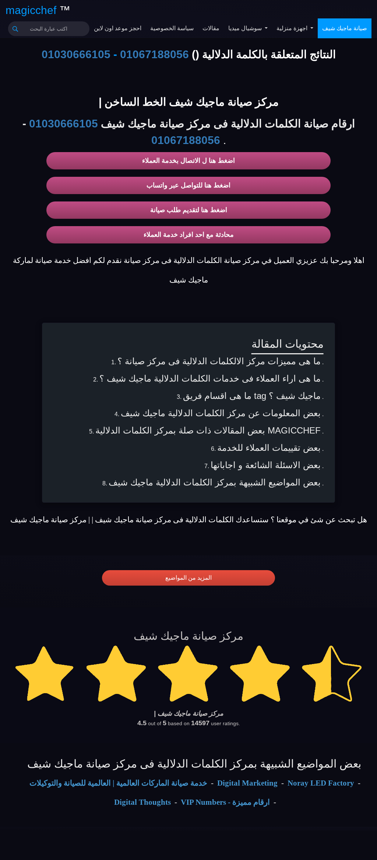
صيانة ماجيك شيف (344, 28)
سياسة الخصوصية (172, 28)
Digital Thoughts (142, 802)
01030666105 (76, 54)
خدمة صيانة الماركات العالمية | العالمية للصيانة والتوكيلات (118, 783)
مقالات (210, 28)
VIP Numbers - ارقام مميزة (225, 802)
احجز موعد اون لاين (117, 28)
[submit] (15, 28)
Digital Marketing (247, 783)
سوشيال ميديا (245, 28)
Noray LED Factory (321, 783)
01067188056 (154, 54)
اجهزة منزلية (292, 28)
